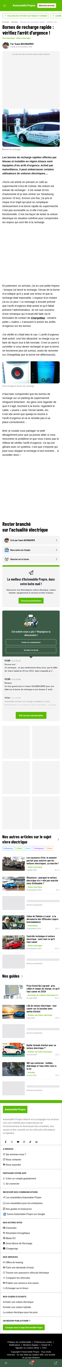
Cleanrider (11, 1228)
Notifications (14, 1345)
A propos (8, 1149)
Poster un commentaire (31, 642)
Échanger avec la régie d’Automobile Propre (23, 1327)
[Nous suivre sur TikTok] (30, 1142)
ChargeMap (38, 317)
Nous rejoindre (13, 1165)
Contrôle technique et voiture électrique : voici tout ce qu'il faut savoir (41, 939)
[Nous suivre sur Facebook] (5, 1142)
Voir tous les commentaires (31, 715)
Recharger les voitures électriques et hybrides (44, 995)
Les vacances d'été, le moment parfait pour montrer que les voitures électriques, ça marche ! (43, 860)
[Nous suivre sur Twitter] (12, 1142)
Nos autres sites (12, 1222)
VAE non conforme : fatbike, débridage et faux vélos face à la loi (41, 1065)
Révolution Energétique (18, 1233)
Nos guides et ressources (19, 1209)
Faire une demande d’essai (20, 1267)
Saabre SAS (37, 1355)
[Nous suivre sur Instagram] (24, 1142)
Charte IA (45, 1345)
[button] (31, 689)
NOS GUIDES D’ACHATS (14, 1296)
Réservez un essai (46, 6)
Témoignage (39, 848)
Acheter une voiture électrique (40, 1015)
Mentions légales (30, 1345)
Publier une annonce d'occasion (22, 1283)
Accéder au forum (31, 650)
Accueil (5, 22)
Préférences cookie (43, 1342)
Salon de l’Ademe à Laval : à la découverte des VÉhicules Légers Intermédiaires (42, 919)
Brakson (36, 1357)
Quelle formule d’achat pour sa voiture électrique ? (41, 1046)
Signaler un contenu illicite (27, 1348)
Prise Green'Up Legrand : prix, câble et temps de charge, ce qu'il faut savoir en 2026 (43, 988)
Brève (49, 848)
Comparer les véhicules (18, 1278)
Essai (28, 848)
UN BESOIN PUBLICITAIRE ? (16, 1321)
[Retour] (6, 1363)
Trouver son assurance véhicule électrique (27, 1273)
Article (19, 848)
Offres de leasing (14, 1262)
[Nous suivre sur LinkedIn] (36, 1142)
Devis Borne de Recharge (19, 1243)
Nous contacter (13, 1159)
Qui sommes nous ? (16, 1154)
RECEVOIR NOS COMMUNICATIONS (20, 1192)
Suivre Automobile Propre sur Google (26, 1214)
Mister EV (11, 1238)
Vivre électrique (8, 38)
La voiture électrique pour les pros (20, 1312)
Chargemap (12, 1248)
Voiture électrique (23, 38)
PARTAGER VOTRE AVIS (14, 1173)
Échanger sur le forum (17, 1288)
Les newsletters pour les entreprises (24, 1203)
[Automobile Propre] (24, 6)
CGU (44, 1348)
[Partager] (55, 1363)
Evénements (33, 925)
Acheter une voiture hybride (17, 1307)
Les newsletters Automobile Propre (23, 1197)
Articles (14, 22)
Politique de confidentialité (19, 1342)
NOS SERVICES (10, 1257)
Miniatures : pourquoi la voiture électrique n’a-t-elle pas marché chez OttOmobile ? (42, 880)
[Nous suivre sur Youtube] (18, 1142)
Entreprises (8, 848)
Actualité (31, 1072)
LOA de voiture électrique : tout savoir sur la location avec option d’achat (42, 1008)
